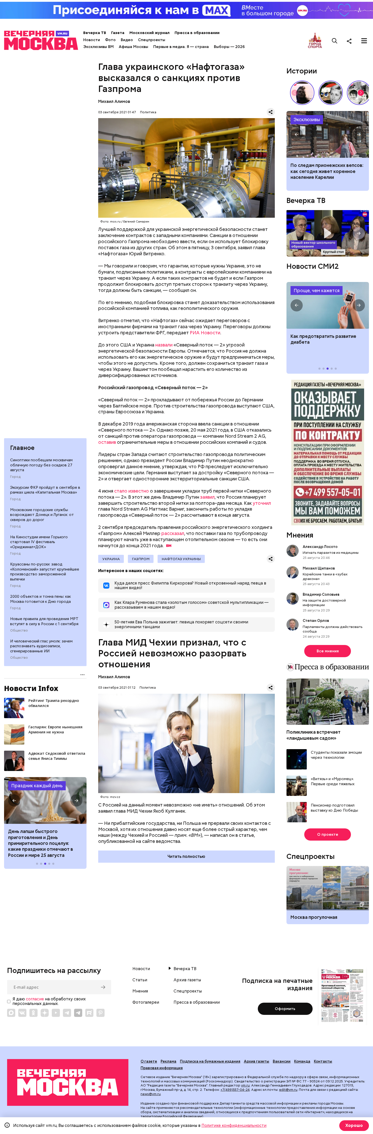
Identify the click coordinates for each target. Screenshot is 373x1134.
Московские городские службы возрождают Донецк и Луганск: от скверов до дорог (42, 514)
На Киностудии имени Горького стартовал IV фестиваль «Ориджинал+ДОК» (39, 541)
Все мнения (328, 651)
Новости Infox (31, 688)
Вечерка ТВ (94, 32)
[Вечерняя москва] (67, 1082)
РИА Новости (205, 332)
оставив (107, 442)
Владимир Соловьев (321, 594)
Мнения (299, 535)
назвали (164, 345)
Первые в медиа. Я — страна (181, 46)
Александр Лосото (320, 547)
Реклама (168, 1061)
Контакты (323, 1061)
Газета (117, 32)
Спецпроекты (151, 39)
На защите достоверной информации (324, 602)
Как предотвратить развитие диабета (327, 305)
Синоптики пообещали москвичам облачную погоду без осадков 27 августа (41, 465)
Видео (127, 39)
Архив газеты (187, 980)
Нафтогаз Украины (181, 559)
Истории (301, 70)
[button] (14, 800)
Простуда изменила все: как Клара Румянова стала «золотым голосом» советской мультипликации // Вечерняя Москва (330, 93)
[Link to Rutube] (89, 1013)
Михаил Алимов (114, 101)
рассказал (172, 533)
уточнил (262, 503)
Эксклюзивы (307, 119)
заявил (207, 497)
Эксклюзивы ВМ (98, 46)
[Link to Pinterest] (100, 1013)
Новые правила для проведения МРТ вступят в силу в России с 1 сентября (44, 621)
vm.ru (245, 1085)
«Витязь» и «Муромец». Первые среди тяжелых (332, 781)
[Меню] (364, 41)
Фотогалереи (145, 1002)
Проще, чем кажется (317, 290)
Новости (91, 39)
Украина (111, 559)
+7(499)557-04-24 (235, 1090)
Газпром (140, 559)
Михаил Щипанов (319, 568)
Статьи (139, 980)
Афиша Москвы (133, 46)
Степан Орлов (316, 621)
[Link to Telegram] (67, 1013)
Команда (302, 1061)
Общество (19, 630)
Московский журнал (149, 32)
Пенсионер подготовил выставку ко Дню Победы (334, 808)
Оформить (285, 1008)
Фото (110, 39)
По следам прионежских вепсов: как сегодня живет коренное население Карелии (327, 134)
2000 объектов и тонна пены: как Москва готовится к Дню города (40, 599)
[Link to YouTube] (56, 1013)
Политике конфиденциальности (233, 1125)
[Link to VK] (22, 1013)
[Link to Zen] (45, 1013)
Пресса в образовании (197, 32)
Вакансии (282, 1061)
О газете (149, 1061)
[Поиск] (335, 41)
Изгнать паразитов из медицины (331, 552)
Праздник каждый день (37, 786)
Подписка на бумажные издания (210, 1061)
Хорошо (354, 1125)
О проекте (327, 834)
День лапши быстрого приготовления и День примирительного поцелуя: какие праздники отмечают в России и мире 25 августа (40, 843)
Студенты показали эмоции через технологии (336, 755)
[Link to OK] (33, 1013)
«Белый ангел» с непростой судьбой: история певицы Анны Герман (302, 93)
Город (15, 477)
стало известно (131, 491)
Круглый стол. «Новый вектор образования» (327, 233)
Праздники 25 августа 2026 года (45, 800)
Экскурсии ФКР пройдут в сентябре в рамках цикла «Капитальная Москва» (45, 490)
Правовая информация (162, 1068)
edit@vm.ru (288, 1090)
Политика (148, 112)
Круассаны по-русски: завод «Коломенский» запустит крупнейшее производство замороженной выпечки (44, 572)
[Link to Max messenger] (11, 1013)
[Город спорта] (315, 40)
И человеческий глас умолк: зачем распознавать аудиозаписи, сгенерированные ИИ (41, 646)
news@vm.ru (151, 1094)
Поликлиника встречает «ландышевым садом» (313, 735)
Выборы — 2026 (229, 46)
